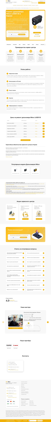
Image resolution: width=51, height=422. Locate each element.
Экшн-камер (31, 402)
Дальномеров (31, 403)
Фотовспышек (23, 402)
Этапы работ (15, 44)
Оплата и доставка (24, 383)
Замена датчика (17, 193)
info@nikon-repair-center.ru (12, 390)
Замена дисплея (21, 193)
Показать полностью (9, 156)
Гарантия (24, 44)
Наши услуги (23, 390)
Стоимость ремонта (24, 381)
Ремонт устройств (20, 5)
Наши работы (43, 44)
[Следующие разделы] (45, 44)
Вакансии (30, 5)
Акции (33, 44)
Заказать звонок (42, 2)
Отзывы (37, 5)
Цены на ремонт (37, 32)
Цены (19, 44)
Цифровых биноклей (24, 403)
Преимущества (9, 44)
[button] (48, 322)
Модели (29, 44)
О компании (14, 5)
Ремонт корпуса (26, 193)
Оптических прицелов (32, 405)
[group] (9, 346)
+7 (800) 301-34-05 (13, 364)
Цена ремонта (26, 5)
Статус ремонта (35, 2)
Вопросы (37, 44)
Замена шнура (12, 193)
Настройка (30, 193)
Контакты (33, 5)
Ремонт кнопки (34, 193)
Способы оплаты (23, 394)
